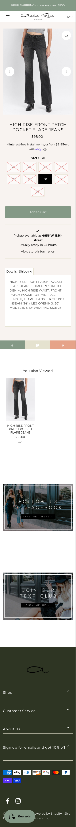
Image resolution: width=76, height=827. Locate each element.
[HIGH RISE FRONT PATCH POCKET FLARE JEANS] (20, 399)
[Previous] (9, 71)
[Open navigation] (12, 16)
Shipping (25, 271)
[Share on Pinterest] (63, 344)
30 (45, 179)
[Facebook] (7, 801)
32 (37, 191)
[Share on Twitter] (37, 344)
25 (29, 166)
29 (29, 179)
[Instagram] (18, 801)
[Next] (66, 71)
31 (61, 179)
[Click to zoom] (66, 35)
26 (45, 166)
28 (13, 179)
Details (11, 271)
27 (61, 166)
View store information (38, 251)
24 (13, 166)
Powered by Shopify (47, 813)
